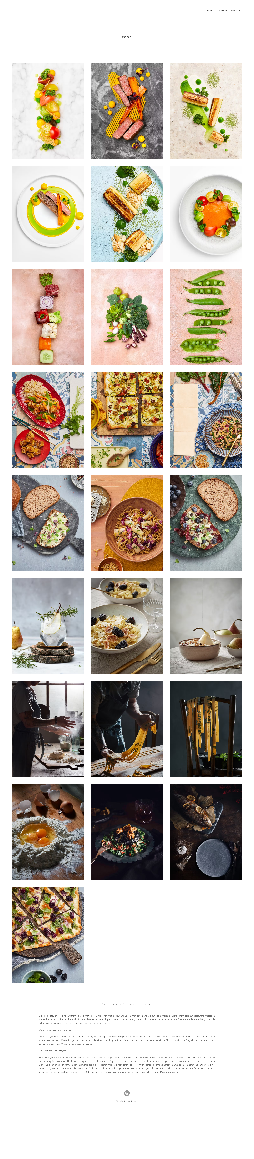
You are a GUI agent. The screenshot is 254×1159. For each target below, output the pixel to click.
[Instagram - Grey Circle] (127, 1093)
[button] (221, 10)
